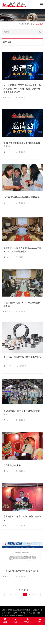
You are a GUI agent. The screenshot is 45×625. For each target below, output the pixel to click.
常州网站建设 (19, 615)
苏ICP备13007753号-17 (18, 613)
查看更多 (22, 98)
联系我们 (27, 622)
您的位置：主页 (27, 24)
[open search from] (36, 4)
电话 (15, 622)
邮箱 (40, 622)
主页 (5, 622)
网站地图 (32, 613)
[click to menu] (41, 4)
